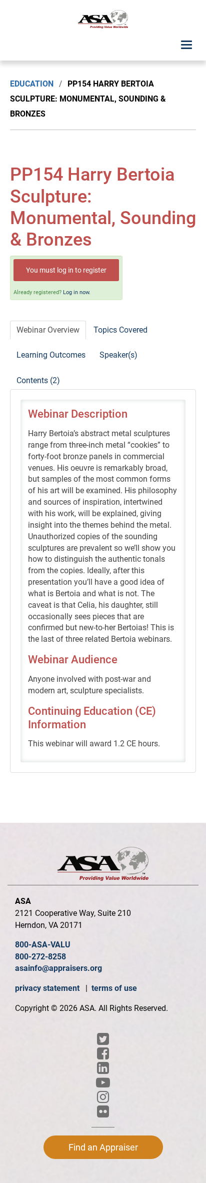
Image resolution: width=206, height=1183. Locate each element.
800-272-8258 (40, 956)
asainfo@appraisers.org (58, 968)
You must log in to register (66, 270)
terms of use (114, 988)
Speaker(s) (119, 355)
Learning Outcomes (51, 355)
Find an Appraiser (103, 1147)
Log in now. (76, 292)
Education (32, 84)
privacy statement (48, 988)
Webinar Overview (48, 330)
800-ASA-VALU (42, 944)
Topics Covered (121, 330)
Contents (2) (38, 380)
